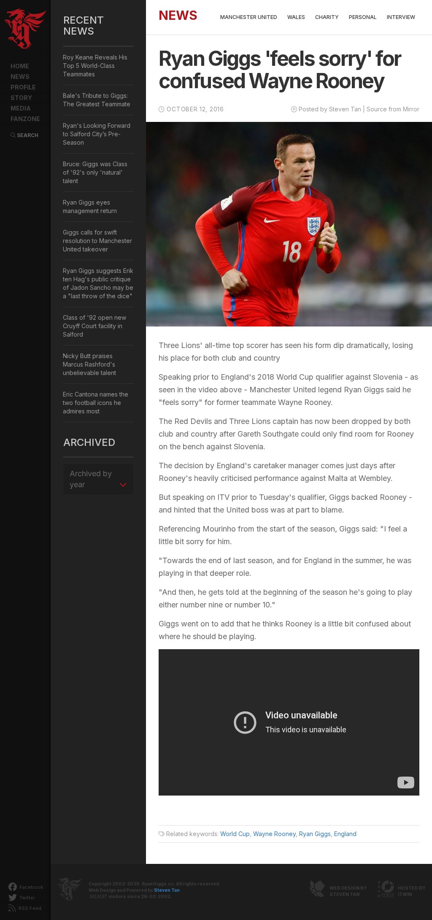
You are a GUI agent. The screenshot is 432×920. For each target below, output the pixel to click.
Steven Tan (167, 890)
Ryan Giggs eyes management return (90, 206)
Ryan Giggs (315, 833)
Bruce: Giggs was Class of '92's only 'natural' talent (95, 172)
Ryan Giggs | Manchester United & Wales (25, 29)
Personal (363, 17)
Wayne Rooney (274, 833)
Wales (296, 17)
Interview (401, 17)
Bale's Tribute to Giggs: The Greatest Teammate (96, 100)
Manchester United (248, 17)
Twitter (26, 898)
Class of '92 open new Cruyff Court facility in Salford (94, 326)
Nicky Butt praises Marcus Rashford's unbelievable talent (89, 364)
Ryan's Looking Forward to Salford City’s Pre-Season (96, 134)
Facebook (30, 887)
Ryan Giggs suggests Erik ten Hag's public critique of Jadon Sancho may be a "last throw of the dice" (98, 283)
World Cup (235, 833)
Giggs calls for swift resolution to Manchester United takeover (97, 241)
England (345, 833)
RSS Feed (29, 908)
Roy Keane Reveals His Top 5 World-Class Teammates (95, 66)
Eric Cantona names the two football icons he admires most (95, 403)
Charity (327, 17)
